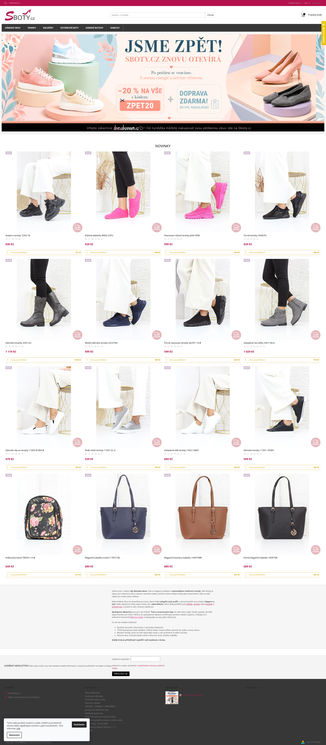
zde (18, 728)
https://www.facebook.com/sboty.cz (24, 697)
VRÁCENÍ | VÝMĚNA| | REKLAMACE (100, 706)
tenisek (197, 604)
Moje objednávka (92, 692)
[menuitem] (13, 28)
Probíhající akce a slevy (95, 699)
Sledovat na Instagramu (193, 695)
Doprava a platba (92, 703)
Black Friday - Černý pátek (96, 723)
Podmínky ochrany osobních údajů (100, 716)
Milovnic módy (136, 617)
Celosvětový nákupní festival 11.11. (100, 727)
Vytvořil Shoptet (313, 742)
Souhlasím (79, 724)
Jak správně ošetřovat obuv (97, 710)
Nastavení (14, 735)
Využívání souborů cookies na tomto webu (103, 720)
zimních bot (117, 606)
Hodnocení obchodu (94, 696)
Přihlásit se (120, 673)
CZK (306, 3)
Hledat (210, 14)
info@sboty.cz (14, 693)
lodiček (189, 604)
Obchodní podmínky (94, 713)
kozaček (208, 604)
